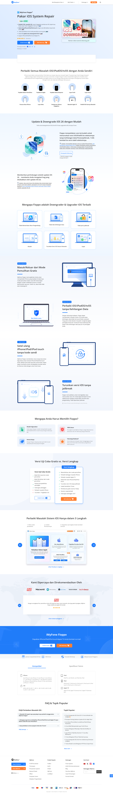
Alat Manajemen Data (57, 2)
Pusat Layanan (69, 763)
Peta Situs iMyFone (70, 771)
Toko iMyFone (16, 768)
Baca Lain (67, 748)
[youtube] (84, 764)
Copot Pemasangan (70, 774)
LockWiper (50, 774)
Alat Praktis (70, 2)
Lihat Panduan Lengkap (55, 567)
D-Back (49, 768)
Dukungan (84, 2)
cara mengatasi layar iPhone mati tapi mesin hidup (36, 186)
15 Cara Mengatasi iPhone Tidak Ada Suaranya (76, 737)
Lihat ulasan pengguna (55, 618)
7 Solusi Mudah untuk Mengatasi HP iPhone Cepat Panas (79, 743)
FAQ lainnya (22, 729)
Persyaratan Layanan (34, 768)
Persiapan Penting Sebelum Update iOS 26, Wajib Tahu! (78, 719)
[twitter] (87, 764)
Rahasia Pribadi (33, 771)
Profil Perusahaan (33, 763)
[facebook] (94, 764)
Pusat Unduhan (17, 764)
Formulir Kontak (70, 776)
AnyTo (48, 766)
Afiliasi (31, 774)
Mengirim (99, 771)
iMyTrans (49, 771)
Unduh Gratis (41, 498)
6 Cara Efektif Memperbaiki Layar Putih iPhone (76, 726)
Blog (67, 768)
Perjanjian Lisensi (33, 776)
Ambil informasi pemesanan (72, 766)
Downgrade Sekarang (66, 153)
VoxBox (49, 763)
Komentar (28, 38)
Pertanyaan (32, 766)
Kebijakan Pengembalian (35, 779)
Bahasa (15, 773)
